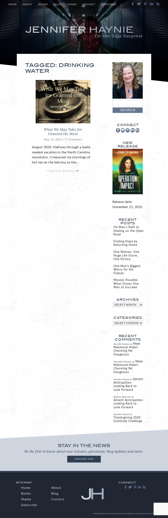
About (27, 4)
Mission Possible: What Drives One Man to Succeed (126, 284)
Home (12, 4)
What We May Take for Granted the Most (63, 131)
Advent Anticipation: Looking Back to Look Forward (128, 404)
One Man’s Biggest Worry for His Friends (127, 270)
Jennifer (84, 31)
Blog (58, 4)
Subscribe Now (83, 459)
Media (72, 4)
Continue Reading (61, 171)
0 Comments (73, 139)
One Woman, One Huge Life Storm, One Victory (126, 256)
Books (43, 4)
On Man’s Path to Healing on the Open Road (129, 231)
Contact (88, 4)
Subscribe (108, 4)
